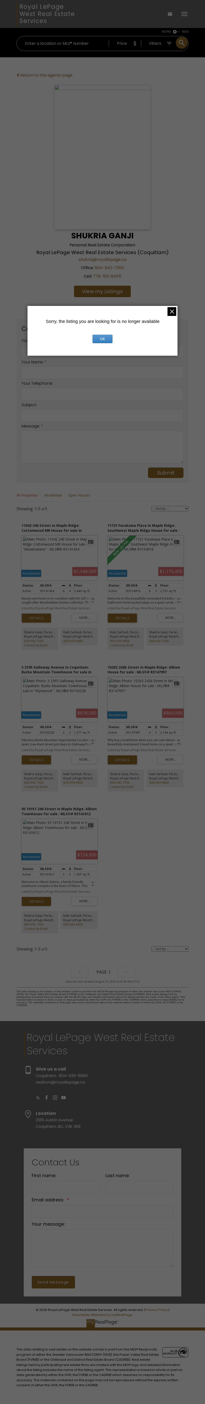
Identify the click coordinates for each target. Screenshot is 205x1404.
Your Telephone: (37, 383)
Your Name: (33, 362)
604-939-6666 (73, 641)
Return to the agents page (45, 75)
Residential (53, 495)
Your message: (48, 1224)
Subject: (29, 405)
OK (102, 339)
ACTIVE (166, 32)
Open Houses (79, 495)
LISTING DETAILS (36, 618)
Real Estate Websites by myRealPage (102, 1315)
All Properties (27, 495)
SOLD (185, 32)
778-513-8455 (107, 276)
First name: (44, 1175)
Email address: (49, 1200)
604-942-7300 (109, 268)
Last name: (118, 1175)
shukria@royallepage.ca (102, 259)
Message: (31, 426)
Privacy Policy (157, 1310)
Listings (113, 291)
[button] (38, 1097)
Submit (166, 472)
